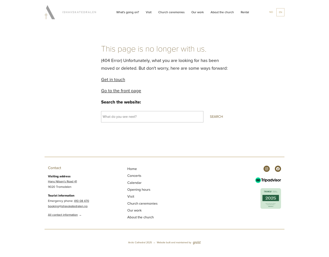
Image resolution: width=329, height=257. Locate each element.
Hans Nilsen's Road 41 (62, 181)
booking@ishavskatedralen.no (68, 206)
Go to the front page (121, 90)
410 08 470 (81, 201)
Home (132, 168)
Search (216, 116)
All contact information (63, 215)
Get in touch (113, 79)
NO (271, 12)
